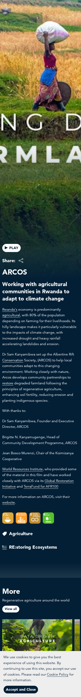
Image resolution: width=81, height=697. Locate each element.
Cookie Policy (57, 674)
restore (7, 383)
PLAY (13, 247)
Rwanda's (9, 309)
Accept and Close (21, 689)
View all (11, 609)
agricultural (11, 315)
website (8, 502)
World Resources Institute (22, 469)
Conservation (12, 360)
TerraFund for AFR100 (41, 486)
